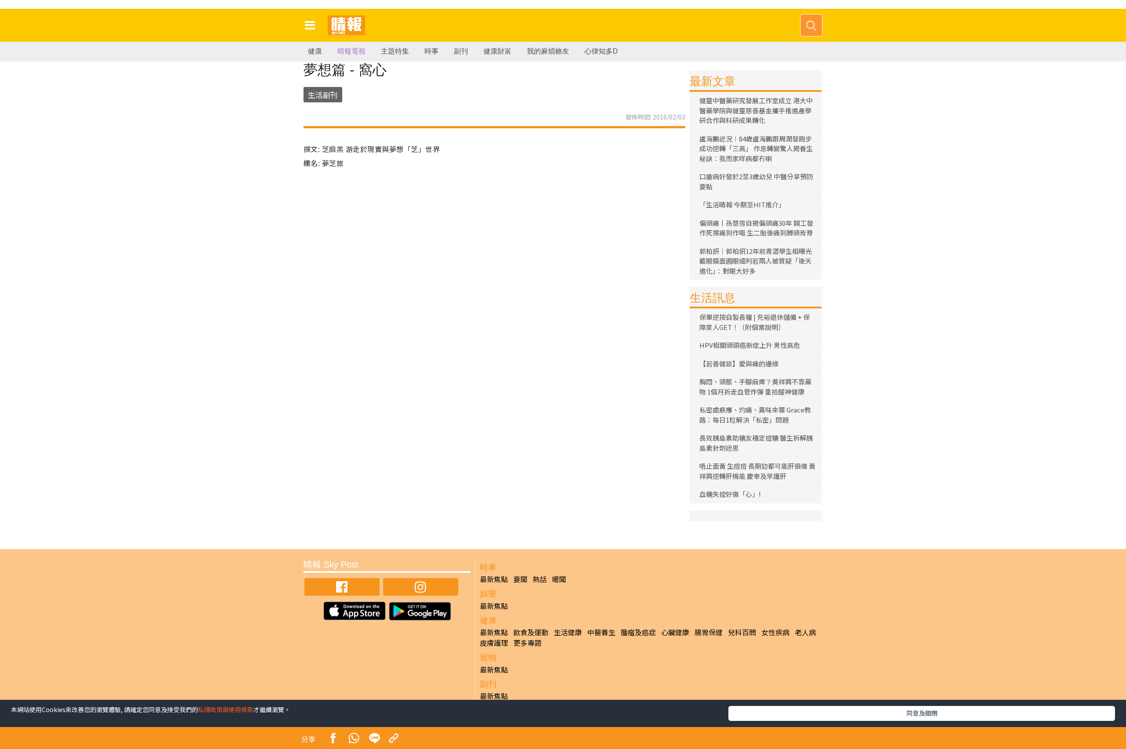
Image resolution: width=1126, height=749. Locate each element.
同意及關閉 (922, 713)
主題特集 (395, 51)
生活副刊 (323, 94)
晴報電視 (351, 51)
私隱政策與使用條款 (225, 709)
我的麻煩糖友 (548, 51)
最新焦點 (494, 579)
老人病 (805, 632)
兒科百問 (742, 632)
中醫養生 (601, 632)
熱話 (540, 579)
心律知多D (601, 51)
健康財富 (497, 51)
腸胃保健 (709, 632)
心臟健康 (675, 632)
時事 (431, 51)
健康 (315, 51)
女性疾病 (775, 632)
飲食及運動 (530, 632)
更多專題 (527, 642)
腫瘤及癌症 (638, 632)
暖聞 (559, 579)
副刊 (461, 51)
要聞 (520, 579)
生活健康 (568, 632)
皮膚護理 (494, 642)
